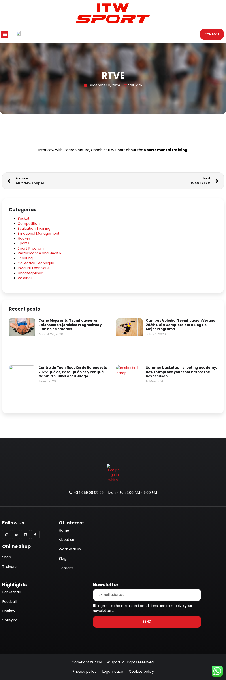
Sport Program (31, 248)
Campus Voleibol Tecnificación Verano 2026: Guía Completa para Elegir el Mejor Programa (180, 324)
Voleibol (25, 277)
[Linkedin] (25, 534)
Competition (29, 223)
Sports (23, 243)
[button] (4, 34)
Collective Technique (36, 263)
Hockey (24, 238)
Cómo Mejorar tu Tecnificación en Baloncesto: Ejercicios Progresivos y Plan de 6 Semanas (70, 324)
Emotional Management (39, 233)
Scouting (25, 258)
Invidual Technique (34, 268)
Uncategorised (30, 273)
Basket (24, 218)
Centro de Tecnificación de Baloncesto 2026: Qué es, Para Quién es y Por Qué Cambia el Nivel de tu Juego (72, 371)
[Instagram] (6, 534)
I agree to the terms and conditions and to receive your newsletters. (142, 608)
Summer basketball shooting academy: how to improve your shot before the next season (181, 371)
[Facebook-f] (35, 534)
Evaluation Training (34, 228)
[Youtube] (16, 534)
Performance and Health (39, 253)
